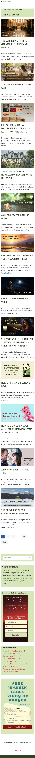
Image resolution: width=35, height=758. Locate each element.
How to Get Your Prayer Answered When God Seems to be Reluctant (16, 429)
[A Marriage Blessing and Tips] (17, 457)
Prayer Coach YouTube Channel (14, 651)
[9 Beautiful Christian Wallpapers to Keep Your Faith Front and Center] (17, 112)
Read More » (9, 273)
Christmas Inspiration (10, 672)
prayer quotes (26, 743)
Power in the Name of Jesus (12, 659)
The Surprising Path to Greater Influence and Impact (14, 44)
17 (24, 537)
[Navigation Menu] (32, 1)
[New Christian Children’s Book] (17, 370)
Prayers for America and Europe (14, 669)
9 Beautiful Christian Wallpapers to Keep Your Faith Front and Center (15, 128)
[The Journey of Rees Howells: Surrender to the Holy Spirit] (17, 159)
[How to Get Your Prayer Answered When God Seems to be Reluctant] (17, 413)
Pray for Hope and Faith (11, 666)
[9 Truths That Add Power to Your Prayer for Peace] (17, 243)
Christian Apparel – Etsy (11, 653)
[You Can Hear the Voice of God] (17, 72)
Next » (5, 542)
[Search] (30, 558)
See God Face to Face (10, 661)
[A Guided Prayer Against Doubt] (17, 202)
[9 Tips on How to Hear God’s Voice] (17, 286)
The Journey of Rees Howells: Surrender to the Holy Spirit (16, 174)
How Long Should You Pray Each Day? (16, 664)
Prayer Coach (11, 9)
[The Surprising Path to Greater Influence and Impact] (17, 28)
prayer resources (11, 743)
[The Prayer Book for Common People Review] (17, 497)
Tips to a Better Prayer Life (12, 656)
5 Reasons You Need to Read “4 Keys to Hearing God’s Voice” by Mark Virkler (17, 342)
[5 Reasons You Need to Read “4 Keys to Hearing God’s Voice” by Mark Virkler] (17, 326)
